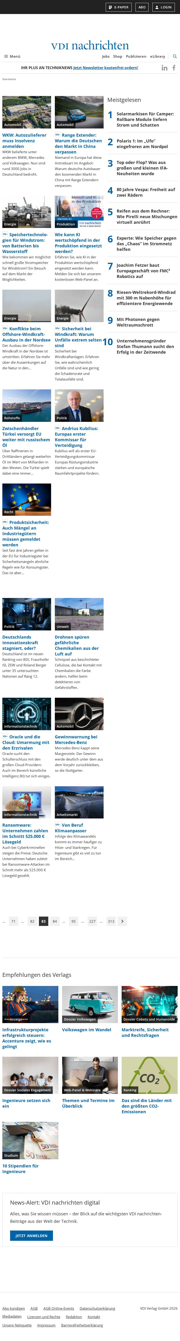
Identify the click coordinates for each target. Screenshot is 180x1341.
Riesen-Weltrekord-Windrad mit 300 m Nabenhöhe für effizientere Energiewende (146, 297)
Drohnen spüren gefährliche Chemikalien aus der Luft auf (77, 645)
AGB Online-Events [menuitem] (58, 1308)
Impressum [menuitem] (46, 1325)
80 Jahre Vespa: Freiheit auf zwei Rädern (146, 192)
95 (73, 921)
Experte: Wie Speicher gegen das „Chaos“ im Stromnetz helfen (146, 243)
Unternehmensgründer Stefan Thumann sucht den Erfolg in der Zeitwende (145, 346)
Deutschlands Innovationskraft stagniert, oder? (20, 642)
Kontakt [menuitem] (94, 1316)
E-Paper (121, 7)
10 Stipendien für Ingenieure (20, 1168)
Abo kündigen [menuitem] (13, 1308)
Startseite (9, 79)
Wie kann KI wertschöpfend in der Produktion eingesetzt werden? (78, 243)
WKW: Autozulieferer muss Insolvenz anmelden (24, 140)
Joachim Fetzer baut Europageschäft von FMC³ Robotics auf (143, 270)
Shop (117, 56)
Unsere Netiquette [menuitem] (17, 1325)
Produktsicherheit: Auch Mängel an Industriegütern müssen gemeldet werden (25, 533)
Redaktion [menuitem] (74, 1316)
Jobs (105, 56)
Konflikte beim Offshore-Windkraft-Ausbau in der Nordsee (26, 334)
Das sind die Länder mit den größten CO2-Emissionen (147, 1106)
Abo (142, 7)
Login (166, 7)
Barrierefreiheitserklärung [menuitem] (82, 1325)
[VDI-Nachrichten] (90, 45)
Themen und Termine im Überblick (88, 1103)
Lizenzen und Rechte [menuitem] (43, 1316)
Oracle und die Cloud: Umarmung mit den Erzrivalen (25, 742)
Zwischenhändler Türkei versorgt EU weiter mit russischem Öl (26, 437)
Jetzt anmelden (31, 1235)
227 (92, 921)
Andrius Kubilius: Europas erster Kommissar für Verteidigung (76, 437)
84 (55, 921)
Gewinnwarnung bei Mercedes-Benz (76, 739)
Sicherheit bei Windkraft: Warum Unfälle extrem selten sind (78, 337)
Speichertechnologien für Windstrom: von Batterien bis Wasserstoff (25, 243)
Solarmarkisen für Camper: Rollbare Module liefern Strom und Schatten (145, 119)
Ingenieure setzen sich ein (26, 1103)
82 (32, 921)
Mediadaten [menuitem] (12, 1316)
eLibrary (157, 56)
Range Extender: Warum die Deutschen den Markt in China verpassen (78, 143)
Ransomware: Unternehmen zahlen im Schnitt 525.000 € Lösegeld (25, 833)
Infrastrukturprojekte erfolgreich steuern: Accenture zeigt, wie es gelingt (26, 1038)
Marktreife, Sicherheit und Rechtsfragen (145, 1032)
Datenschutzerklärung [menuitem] (97, 1308)
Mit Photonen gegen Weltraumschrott (138, 322)
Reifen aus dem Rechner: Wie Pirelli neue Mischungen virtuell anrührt (147, 216)
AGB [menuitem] (34, 1308)
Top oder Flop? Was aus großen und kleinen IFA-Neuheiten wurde (142, 168)
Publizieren (136, 56)
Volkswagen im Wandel (86, 1029)
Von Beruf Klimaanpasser (70, 827)
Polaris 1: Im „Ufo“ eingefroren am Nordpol (142, 143)
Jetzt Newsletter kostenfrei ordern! (105, 67)
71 (13, 921)
